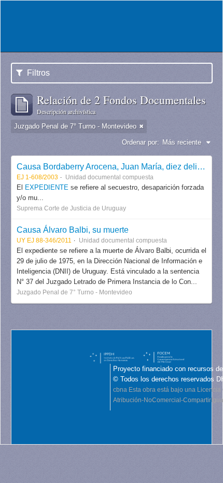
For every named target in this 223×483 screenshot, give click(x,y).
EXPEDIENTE (48, 187)
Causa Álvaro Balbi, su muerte (73, 229)
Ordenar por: (140, 142)
